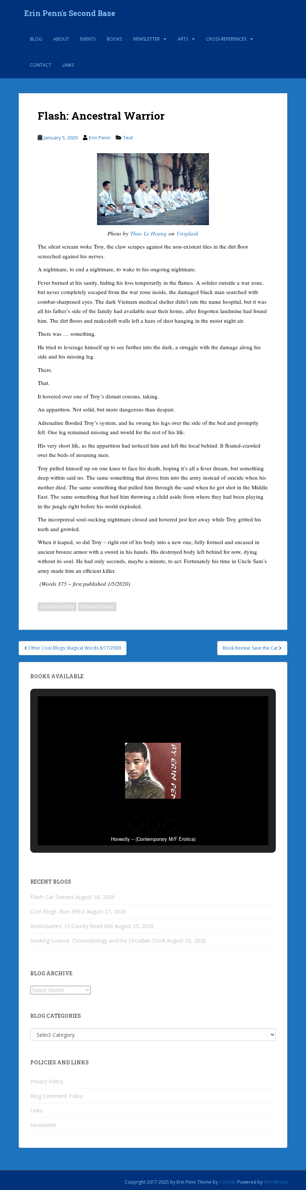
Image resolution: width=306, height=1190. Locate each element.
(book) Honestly (57, 606)
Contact (40, 65)
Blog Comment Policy (56, 1095)
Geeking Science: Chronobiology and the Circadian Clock (97, 940)
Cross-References (226, 39)
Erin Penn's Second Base (69, 13)
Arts (183, 39)
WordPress (275, 1182)
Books (114, 39)
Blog (36, 39)
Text (128, 137)
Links (68, 65)
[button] (136, 824)
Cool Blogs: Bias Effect (57, 911)
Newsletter (146, 39)
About (61, 39)
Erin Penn (99, 137)
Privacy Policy (46, 1081)
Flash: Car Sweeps (52, 896)
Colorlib (227, 1182)
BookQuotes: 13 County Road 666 (71, 925)
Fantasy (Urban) (97, 606)
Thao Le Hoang (148, 233)
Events (88, 39)
